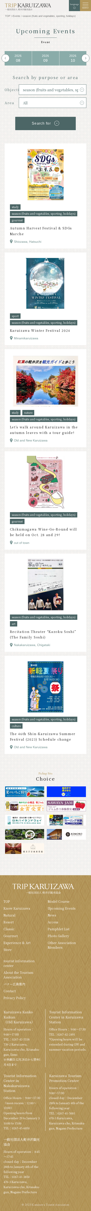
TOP (7, 901)
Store (8, 949)
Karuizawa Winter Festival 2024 (40, 330)
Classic (9, 929)
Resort (9, 922)
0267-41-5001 (66, 1113)
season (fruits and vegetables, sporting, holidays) (44, 213)
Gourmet (11, 936)
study (15, 207)
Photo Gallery (58, 936)
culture (16, 726)
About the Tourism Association (18, 974)
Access (53, 922)
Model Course (59, 901)
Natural (9, 915)
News (52, 915)
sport (15, 316)
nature (28, 412)
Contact (10, 991)
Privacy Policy (15, 998)
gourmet (17, 220)
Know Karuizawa (17, 908)
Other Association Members (62, 945)
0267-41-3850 (21, 1177)
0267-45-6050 (21, 1128)
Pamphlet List (58, 929)
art (13, 624)
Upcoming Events (62, 908)
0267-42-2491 (66, 1034)
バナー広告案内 (14, 984)
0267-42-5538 (21, 1039)
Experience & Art (17, 943)
